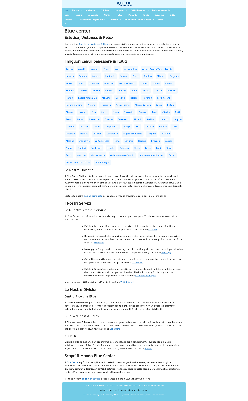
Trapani (151, 133)
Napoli (137, 119)
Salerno (164, 119)
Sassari (169, 141)
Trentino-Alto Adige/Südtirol (91, 20)
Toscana (68, 20)
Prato (69, 155)
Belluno (70, 90)
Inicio (67, 10)
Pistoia (171, 105)
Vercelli (81, 69)
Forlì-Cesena (163, 98)
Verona (156, 83)
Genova (96, 76)
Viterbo (166, 112)
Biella (137, 148)
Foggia (127, 126)
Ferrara (134, 98)
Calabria (105, 10)
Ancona (91, 105)
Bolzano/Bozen (127, 83)
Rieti (177, 112)
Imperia (70, 76)
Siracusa (155, 141)
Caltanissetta (102, 141)
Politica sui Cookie (133, 390)
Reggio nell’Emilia (87, 98)
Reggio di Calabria (132, 133)
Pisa (93, 112)
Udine (134, 90)
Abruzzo (75, 10)
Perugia (143, 112)
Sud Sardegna (102, 162)
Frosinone (94, 119)
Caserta (109, 119)
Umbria (114, 20)
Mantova (109, 83)
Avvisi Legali (104, 390)
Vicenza (169, 83)
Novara (94, 69)
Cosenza (97, 133)
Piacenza (171, 90)
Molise (119, 15)
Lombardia (93, 15)
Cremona (94, 83)
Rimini (169, 148)
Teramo (71, 126)
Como (135, 76)
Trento (144, 83)
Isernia (110, 148)
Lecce (174, 126)
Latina (80, 119)
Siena (116, 112)
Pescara (84, 126)
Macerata (106, 105)
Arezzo (104, 112)
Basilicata (90, 10)
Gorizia (145, 90)
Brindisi (163, 126)
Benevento (123, 119)
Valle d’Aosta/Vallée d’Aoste (137, 20)
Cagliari (82, 148)
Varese (124, 76)
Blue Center (73, 362)
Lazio (67, 15)
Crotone (81, 155)
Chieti (97, 126)
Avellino (151, 119)
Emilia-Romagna (138, 10)
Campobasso (111, 126)
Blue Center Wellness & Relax (93, 44)
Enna (117, 141)
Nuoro (69, 148)
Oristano (124, 148)
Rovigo (122, 90)
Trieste (158, 90)
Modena (106, 98)
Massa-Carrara (143, 105)
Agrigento (84, 141)
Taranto (149, 126)
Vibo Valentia (98, 155)
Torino (69, 69)
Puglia (146, 15)
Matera (84, 133)
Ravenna (147, 98)
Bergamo (174, 76)
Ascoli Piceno (123, 105)
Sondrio (148, 76)
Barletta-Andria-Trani (78, 162)
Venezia (96, 90)
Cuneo (107, 69)
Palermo (165, 133)
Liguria (79, 15)
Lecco (148, 148)
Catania (129, 141)
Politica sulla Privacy (118, 390)
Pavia (81, 83)
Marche (107, 15)
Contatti (145, 390)
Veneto (160, 20)
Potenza (70, 133)
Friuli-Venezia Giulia (161, 10)
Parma (69, 98)
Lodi (158, 148)
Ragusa (142, 141)
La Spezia (110, 76)
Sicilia (172, 15)
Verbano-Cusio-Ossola (122, 155)
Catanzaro (112, 133)
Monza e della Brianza (152, 155)
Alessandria (130, 69)
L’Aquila (178, 119)
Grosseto (128, 112)
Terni (154, 112)
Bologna (120, 98)
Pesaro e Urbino (74, 105)
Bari (138, 126)
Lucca (159, 105)
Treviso (83, 90)
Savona (83, 76)
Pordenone (96, 148)
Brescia (69, 83)
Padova (109, 90)
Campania (119, 10)
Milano (160, 76)
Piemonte (132, 15)
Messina (70, 141)
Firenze (69, 112)
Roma (69, 119)
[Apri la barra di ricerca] (65, 24)
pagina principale (93, 196)
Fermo (172, 155)
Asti (117, 69)
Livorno (82, 112)
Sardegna (159, 15)
